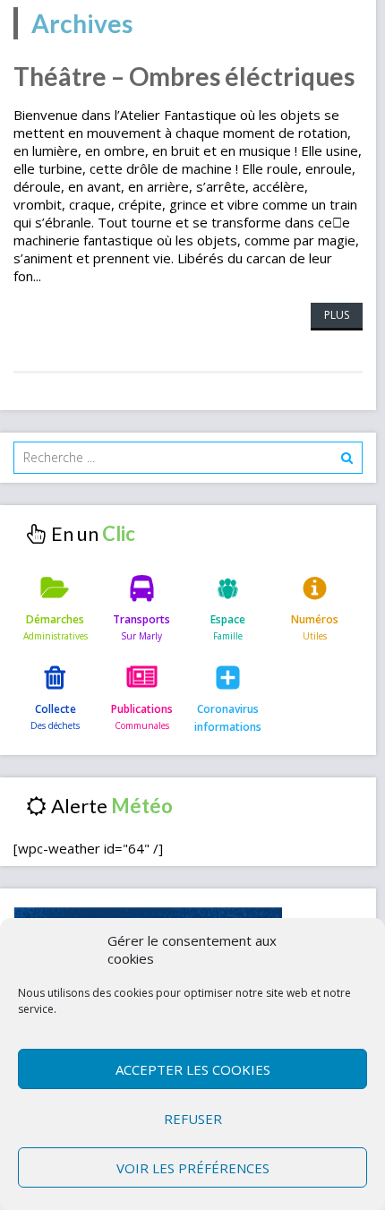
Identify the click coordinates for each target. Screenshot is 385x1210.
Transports (141, 619)
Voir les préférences (193, 1168)
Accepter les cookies (193, 1069)
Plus (336, 314)
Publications (142, 709)
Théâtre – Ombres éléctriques (184, 76)
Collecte (55, 709)
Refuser (193, 1119)
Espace (227, 619)
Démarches (55, 619)
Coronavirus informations (227, 717)
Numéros (314, 619)
